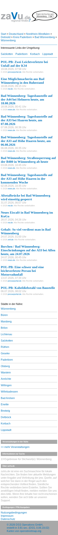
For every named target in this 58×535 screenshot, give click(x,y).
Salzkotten (7, 54)
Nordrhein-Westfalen (38, 34)
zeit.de (11, 240)
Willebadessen (9, 391)
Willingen (6, 385)
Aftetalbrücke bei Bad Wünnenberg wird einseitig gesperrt (25, 197)
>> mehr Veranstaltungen (15, 447)
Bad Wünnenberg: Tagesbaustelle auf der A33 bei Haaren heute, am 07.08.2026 (27, 120)
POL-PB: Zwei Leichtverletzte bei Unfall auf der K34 (24, 63)
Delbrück (6, 417)
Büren (4, 315)
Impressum (7, 515)
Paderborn (21, 54)
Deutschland (16, 34)
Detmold (5, 37)
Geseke (5, 353)
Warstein (6, 372)
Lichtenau (6, 334)
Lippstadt (47, 54)
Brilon (4, 327)
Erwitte (5, 404)
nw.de (10, 89)
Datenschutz (8, 519)
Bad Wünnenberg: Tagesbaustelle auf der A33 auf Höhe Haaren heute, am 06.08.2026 (27, 140)
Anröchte (6, 378)
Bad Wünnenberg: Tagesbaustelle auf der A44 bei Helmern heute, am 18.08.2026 (27, 99)
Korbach (35, 54)
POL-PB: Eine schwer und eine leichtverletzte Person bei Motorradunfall (22, 270)
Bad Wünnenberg (45, 37)
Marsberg (6, 321)
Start (3, 34)
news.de (11, 109)
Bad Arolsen (8, 398)
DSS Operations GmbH (29, 524)
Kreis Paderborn (22, 37)
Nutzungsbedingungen (14, 512)
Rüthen (5, 347)
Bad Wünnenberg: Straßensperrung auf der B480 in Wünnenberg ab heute (28, 159)
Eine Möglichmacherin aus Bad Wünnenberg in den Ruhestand (22, 80)
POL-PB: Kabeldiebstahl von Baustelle (28, 288)
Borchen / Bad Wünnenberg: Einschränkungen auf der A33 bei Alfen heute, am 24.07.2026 (28, 250)
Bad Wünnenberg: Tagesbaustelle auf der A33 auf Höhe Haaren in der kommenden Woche (27, 178)
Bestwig (5, 410)
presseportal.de (14, 72)
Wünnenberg (8, 40)
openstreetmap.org (30, 531)
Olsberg (5, 366)
